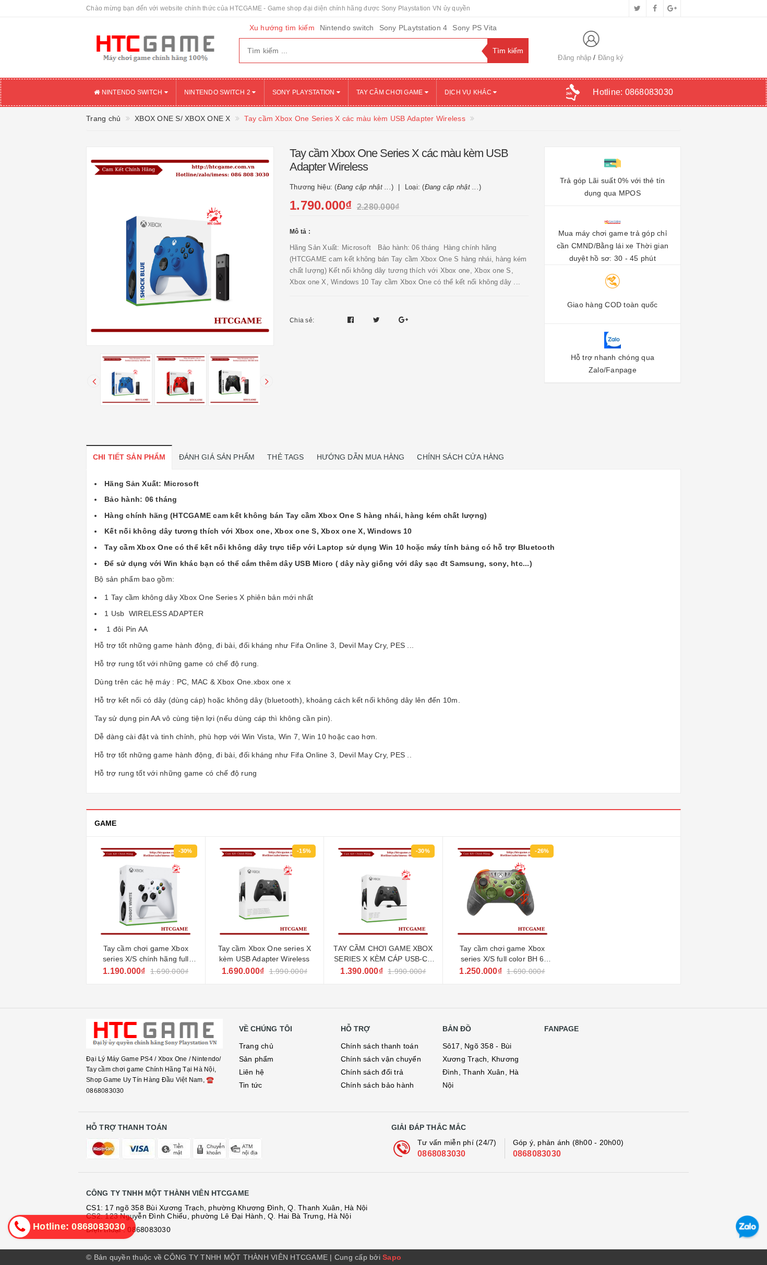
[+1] (403, 319)
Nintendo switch (347, 27)
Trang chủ (256, 1046)
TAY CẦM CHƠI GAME (390, 92)
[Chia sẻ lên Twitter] (377, 319)
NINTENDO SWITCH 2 (218, 92)
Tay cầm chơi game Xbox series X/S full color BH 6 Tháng (502, 958)
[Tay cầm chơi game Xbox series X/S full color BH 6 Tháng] (502, 891)
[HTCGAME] (154, 47)
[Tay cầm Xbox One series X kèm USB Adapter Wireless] (264, 891)
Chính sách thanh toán (379, 1046)
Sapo (391, 1257)
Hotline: (633, 92)
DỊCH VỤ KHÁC (469, 92)
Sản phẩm (256, 1059)
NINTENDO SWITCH (132, 92)
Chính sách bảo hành (377, 1085)
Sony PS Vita (474, 27)
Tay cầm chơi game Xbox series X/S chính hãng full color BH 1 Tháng (146, 958)
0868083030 (441, 1153)
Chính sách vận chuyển (381, 1059)
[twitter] (637, 8)
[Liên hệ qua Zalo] (747, 1227)
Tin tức (250, 1085)
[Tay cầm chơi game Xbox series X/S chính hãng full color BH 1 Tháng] (145, 891)
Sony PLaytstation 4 (413, 27)
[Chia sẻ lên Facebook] (352, 319)
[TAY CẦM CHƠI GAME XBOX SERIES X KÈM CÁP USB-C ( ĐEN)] (383, 891)
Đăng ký (611, 58)
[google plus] (672, 8)
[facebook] (654, 8)
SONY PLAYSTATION (304, 92)
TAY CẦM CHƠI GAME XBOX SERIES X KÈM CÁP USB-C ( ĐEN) (383, 958)
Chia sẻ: (302, 320)
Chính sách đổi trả (372, 1072)
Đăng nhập (574, 58)
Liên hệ (252, 1072)
